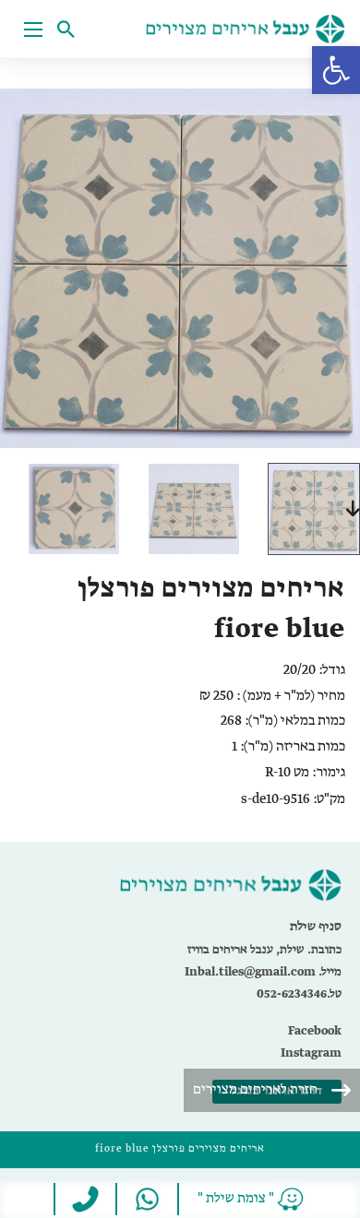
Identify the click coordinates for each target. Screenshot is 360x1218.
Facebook (315, 1031)
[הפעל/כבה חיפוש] (70, 29)
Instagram (311, 1053)
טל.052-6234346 (299, 994)
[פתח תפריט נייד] (33, 29)
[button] (336, 70)
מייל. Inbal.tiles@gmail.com (263, 972)
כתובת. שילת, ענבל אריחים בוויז (264, 950)
